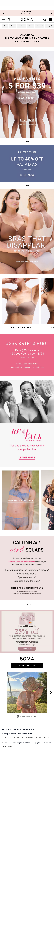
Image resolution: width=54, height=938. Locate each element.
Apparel (40, 26)
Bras (12, 26)
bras (7, 743)
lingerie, (20, 743)
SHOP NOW (22, 41)
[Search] (44, 19)
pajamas (39, 743)
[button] (50, 19)
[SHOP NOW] (27, 38)
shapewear (29, 743)
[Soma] (27, 19)
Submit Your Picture (27, 665)
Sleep (30, 26)
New (5, 26)
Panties (21, 26)
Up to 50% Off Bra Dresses (27, 11)
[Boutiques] (9, 19)
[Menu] (3, 19)
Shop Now (24, 14)
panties (13, 743)
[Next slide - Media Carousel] (50, 692)
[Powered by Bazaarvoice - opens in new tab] (26, 716)
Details (27, 605)
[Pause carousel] (51, 13)
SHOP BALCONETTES (21, 327)
